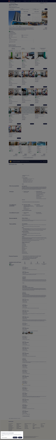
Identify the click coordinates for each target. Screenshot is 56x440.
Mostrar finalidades (4, 437)
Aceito (20, 437)
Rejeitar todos (15, 437)
